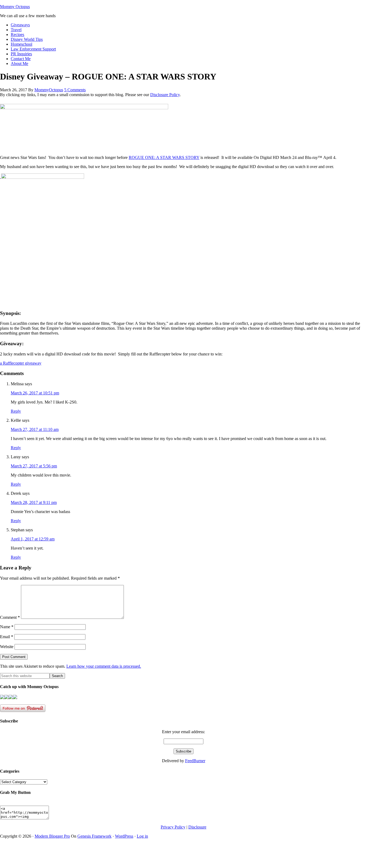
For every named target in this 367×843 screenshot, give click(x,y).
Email (6, 636)
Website (6, 646)
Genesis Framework (94, 836)
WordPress (124, 836)
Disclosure (197, 827)
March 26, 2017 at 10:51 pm (35, 393)
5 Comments (75, 90)
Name (6, 626)
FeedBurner (195, 760)
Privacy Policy (173, 827)
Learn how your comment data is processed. (103, 666)
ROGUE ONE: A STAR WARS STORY (164, 157)
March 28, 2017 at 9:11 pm (34, 502)
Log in (142, 836)
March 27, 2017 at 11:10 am (35, 429)
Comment (10, 617)
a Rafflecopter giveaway (20, 363)
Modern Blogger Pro (52, 836)
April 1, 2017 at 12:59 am (33, 539)
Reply (16, 411)
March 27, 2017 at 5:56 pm (34, 466)
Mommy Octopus (15, 6)
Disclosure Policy (165, 94)
